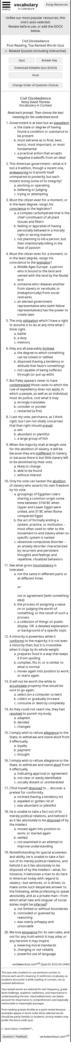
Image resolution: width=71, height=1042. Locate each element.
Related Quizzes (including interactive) (37, 51)
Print (35, 75)
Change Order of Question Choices (35, 85)
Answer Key (49, 60)
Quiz (22, 60)
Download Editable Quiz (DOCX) (35, 68)
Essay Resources (57, 4)
